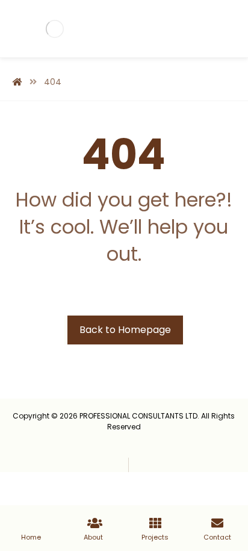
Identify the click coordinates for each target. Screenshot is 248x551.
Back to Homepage (125, 330)
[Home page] (17, 82)
